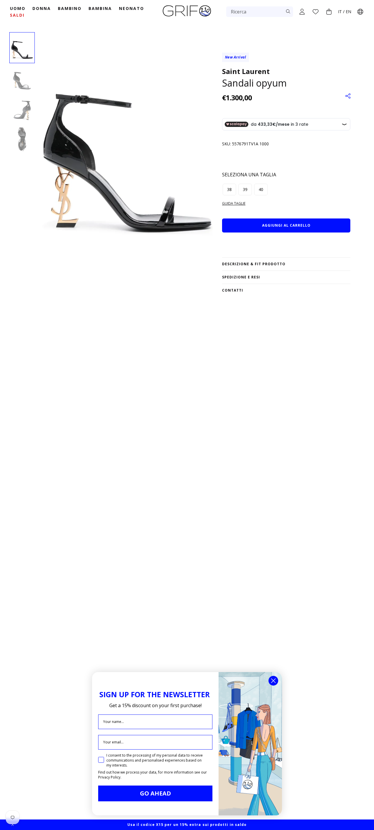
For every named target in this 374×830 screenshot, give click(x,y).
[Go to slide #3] (22, 109)
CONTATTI (232, 290)
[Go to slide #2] (22, 78)
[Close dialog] (273, 681)
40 (261, 189)
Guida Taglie (233, 203)
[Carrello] (329, 11)
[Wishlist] (315, 11)
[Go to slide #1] (22, 47)
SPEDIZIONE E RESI (241, 277)
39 (245, 189)
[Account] (302, 11)
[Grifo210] (186, 17)
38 (229, 189)
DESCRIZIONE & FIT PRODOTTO (253, 263)
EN (348, 11)
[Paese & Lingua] (360, 11)
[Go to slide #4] (22, 140)
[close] (12, 824)
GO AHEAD (155, 793)
